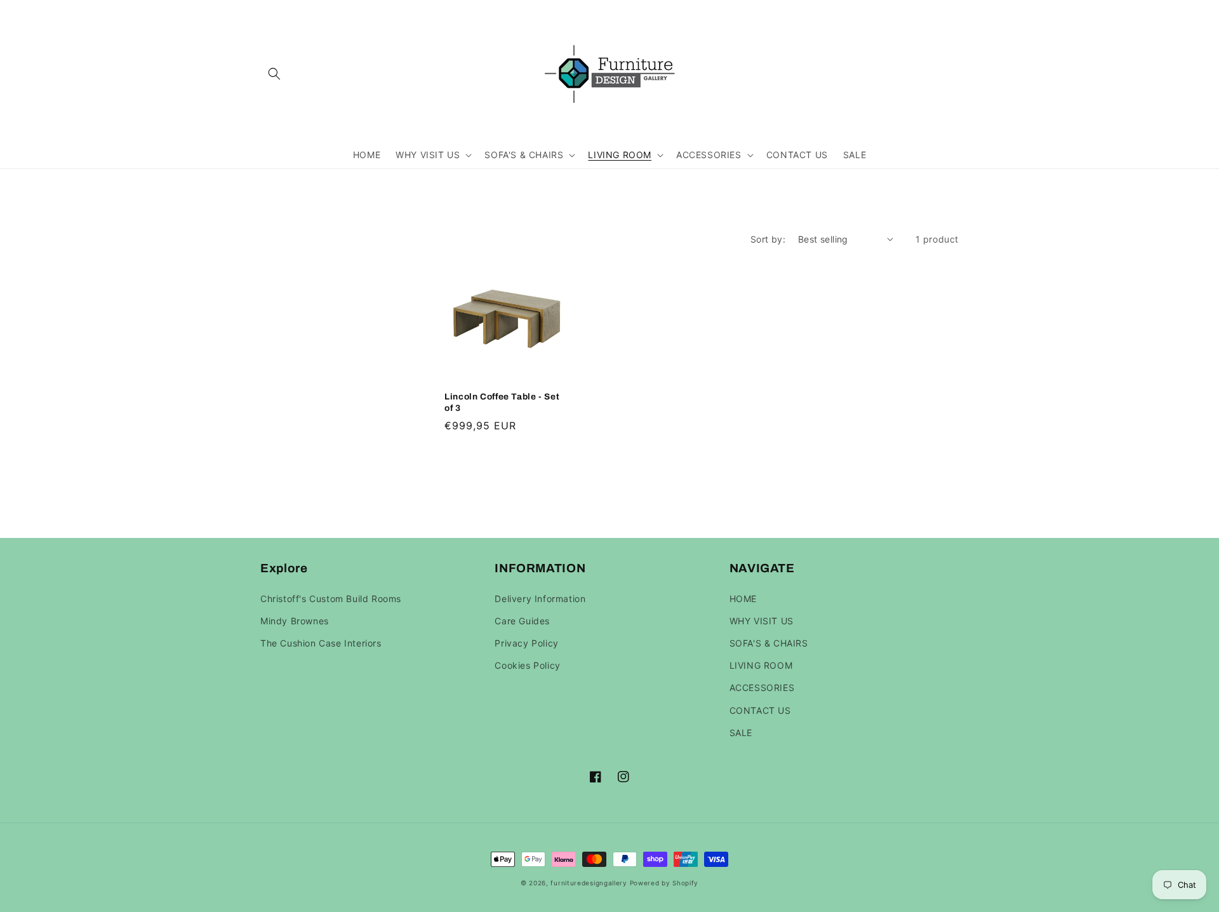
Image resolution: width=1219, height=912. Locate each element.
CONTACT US (760, 710)
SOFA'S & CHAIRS (768, 643)
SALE (740, 732)
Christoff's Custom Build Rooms (330, 598)
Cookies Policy (527, 665)
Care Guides (522, 620)
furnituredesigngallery (588, 883)
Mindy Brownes (294, 620)
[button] (274, 74)
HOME (743, 598)
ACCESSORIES (762, 687)
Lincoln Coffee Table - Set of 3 (501, 402)
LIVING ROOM (761, 665)
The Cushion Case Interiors (321, 643)
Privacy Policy (526, 643)
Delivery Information (540, 598)
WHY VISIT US (761, 620)
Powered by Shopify (664, 883)
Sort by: (767, 239)
